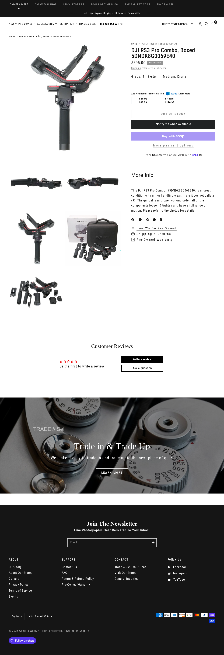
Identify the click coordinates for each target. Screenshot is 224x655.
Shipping (136, 68)
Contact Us (69, 567)
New (11, 23)
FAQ (64, 573)
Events (13, 596)
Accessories (45, 23)
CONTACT (121, 559)
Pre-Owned (25, 23)
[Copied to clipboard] (162, 220)
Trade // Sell (87, 23)
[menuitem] (13, 24)
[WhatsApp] (155, 220)
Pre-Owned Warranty (76, 584)
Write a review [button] (142, 359)
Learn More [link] (184, 93)
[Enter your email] (153, 542)
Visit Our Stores (125, 573)
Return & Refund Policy (78, 578)
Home (12, 36)
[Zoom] (113, 49)
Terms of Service (20, 590)
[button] (112, 472)
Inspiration (66, 23)
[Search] (206, 24)
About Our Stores (20, 573)
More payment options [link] (173, 145)
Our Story (15, 567)
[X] (141, 220)
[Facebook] (133, 220)
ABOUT (14, 559)
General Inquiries (126, 578)
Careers (14, 578)
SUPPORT (69, 559)
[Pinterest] (148, 220)
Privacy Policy (19, 584)
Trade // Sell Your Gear (130, 567)
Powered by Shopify (76, 630)
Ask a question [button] (142, 368)
